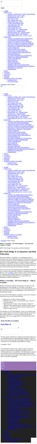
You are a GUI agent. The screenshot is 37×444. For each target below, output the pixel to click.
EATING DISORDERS (14, 141)
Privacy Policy (11, 346)
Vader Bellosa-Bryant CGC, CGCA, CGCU (20, 118)
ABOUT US (7, 95)
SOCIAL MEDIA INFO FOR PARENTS (19, 135)
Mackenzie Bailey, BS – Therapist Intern (19, 115)
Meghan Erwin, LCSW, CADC (16, 98)
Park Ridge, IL (6, 324)
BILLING (7, 158)
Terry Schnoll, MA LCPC (15, 103)
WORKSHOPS (12, 152)
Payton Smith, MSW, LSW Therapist (18, 117)
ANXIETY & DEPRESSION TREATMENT (20, 121)
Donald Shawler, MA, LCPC (15, 100)
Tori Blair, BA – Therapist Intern (16, 113)
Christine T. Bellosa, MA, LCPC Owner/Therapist (21, 97)
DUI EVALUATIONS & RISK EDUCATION (20, 127)
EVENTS (7, 155)
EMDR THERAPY (13, 144)
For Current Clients (13, 164)
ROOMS (6, 159)
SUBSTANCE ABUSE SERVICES (18, 133)
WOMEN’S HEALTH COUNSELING (19, 147)
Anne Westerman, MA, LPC (15, 107)
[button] (18, 360)
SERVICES (7, 120)
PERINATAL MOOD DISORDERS (18, 140)
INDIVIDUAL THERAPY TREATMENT (19, 129)
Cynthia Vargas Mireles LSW (16, 106)
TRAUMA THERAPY (14, 146)
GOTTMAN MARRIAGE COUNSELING (20, 138)
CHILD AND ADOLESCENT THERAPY (20, 124)
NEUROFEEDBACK (14, 136)
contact (15, 316)
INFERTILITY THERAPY (15, 150)
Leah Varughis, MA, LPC (15, 110)
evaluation (11, 272)
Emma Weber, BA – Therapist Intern (17, 112)
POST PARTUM (12, 143)
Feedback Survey (12, 163)
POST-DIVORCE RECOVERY (17, 132)
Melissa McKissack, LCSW (15, 104)
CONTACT (7, 156)
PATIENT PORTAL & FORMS (13, 161)
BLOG (6, 153)
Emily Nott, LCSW (13, 101)
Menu (2, 8)
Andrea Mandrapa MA (14, 109)
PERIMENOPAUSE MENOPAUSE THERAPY (21, 149)
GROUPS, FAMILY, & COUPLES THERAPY (21, 126)
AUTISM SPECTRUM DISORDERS (18, 123)
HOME (6, 94)
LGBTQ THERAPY (13, 130)
